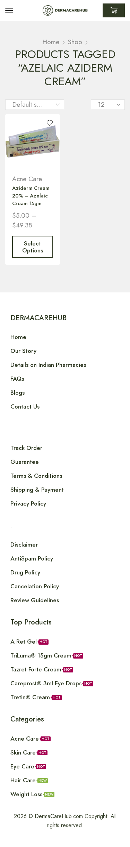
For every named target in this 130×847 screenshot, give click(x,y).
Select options (32, 247)
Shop (75, 42)
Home (50, 42)
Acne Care (27, 179)
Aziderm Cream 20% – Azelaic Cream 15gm (31, 195)
